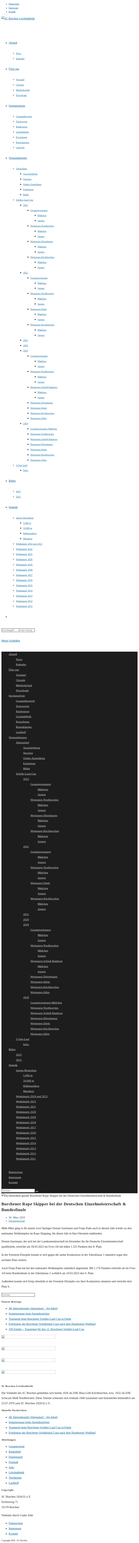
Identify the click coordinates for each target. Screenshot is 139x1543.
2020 (26, 919)
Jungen (42, 794)
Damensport (16, 1456)
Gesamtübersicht (25, 701)
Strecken (28, 753)
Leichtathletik (23, 716)
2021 (26, 914)
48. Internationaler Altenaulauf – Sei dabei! (33, 1308)
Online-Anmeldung (34, 758)
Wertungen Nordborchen (44, 799)
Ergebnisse (29, 763)
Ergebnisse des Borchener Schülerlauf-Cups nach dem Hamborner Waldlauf (52, 1323)
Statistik (13, 1065)
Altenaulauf (22, 742)
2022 (26, 846)
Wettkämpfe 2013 (26, 1148)
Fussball (13, 1462)
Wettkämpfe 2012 (26, 1153)
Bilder (26, 768)
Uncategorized (17, 1221)
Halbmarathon (31, 1085)
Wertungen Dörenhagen (43, 815)
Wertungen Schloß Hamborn (46, 961)
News (19, 659)
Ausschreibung (31, 747)
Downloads (22, 690)
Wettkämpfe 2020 (26, 1112)
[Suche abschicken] (37, 1191)
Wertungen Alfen (40, 992)
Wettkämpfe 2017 (26, 1127)
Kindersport (22, 711)
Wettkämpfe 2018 (26, 1122)
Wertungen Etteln (40, 883)
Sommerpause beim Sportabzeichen (29, 1313)
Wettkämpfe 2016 (26, 1132)
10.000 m (28, 1080)
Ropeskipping (24, 727)
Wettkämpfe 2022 (26, 1101)
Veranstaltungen (18, 737)
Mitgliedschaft (24, 685)
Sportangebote (17, 695)
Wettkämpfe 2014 (26, 1143)
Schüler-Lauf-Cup (26, 773)
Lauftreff (21, 732)
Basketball (15, 1451)
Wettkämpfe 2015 (26, 1138)
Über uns (14, 669)
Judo (11, 1467)
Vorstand (21, 674)
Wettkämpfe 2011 (26, 1158)
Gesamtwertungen (40, 784)
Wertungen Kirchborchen (44, 831)
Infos (26, 1044)
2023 (26, 779)
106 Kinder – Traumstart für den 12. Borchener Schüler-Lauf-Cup (46, 1329)
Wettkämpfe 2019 (26, 1117)
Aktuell (13, 654)
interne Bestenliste (26, 1070)
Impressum (13, 8)
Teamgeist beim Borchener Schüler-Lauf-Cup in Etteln (40, 1318)
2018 (26, 997)
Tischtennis (15, 1477)
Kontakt (12, 11)
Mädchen (43, 789)
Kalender (21, 664)
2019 (26, 924)
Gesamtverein (16, 1446)
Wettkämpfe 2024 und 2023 (32, 1096)
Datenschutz (14, 4)
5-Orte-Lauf (22, 1039)
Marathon (28, 1091)
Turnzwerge (22, 706)
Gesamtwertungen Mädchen (46, 1002)
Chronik (20, 680)
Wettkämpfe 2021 (26, 1106)
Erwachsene (23, 721)
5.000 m (28, 1075)
